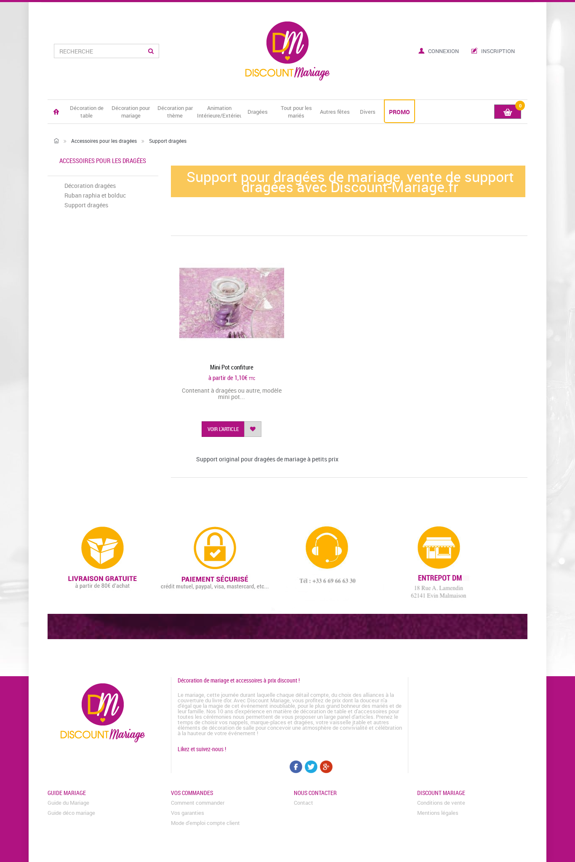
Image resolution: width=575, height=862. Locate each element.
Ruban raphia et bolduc (95, 195)
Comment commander (197, 802)
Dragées (258, 111)
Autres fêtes (335, 111)
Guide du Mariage (68, 802)
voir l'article (223, 429)
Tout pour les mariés (296, 111)
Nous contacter (315, 793)
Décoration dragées (90, 186)
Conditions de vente (441, 802)
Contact (303, 802)
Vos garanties (187, 812)
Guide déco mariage (71, 812)
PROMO (399, 112)
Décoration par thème (175, 111)
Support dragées (86, 205)
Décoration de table (87, 111)
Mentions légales (437, 812)
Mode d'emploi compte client (205, 823)
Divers (367, 111)
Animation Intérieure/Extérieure (219, 111)
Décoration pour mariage (131, 111)
